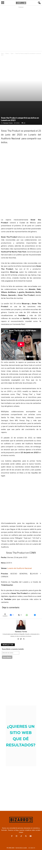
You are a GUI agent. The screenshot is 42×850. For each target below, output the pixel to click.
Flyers (12, 53)
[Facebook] (11, 836)
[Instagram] (18, 639)
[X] (24, 639)
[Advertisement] (21, 29)
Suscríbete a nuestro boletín (13, 649)
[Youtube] (30, 836)
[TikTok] (21, 836)
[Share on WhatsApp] (29, 615)
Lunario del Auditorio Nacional (19, 568)
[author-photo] (21, 625)
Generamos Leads (21, 848)
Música (7, 53)
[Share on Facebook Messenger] (37, 615)
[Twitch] (21, 639)
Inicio (2, 53)
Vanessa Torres (8, 123)
